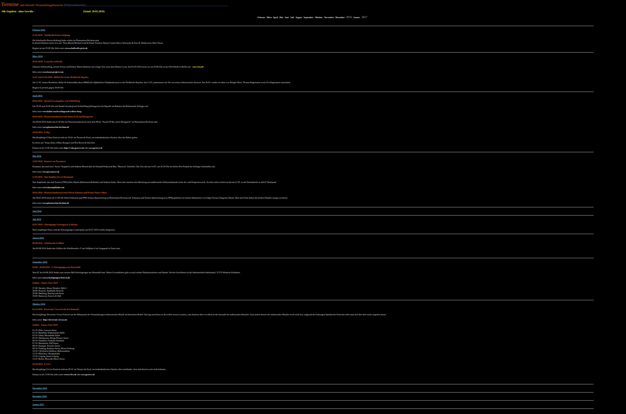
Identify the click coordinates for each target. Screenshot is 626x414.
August (299, 17)
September (308, 17)
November (329, 17)
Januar (356, 17)
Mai (281, 17)
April (275, 17)
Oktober (319, 17)
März (269, 17)
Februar (261, 17)
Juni (287, 17)
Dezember (340, 17)
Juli (292, 17)
